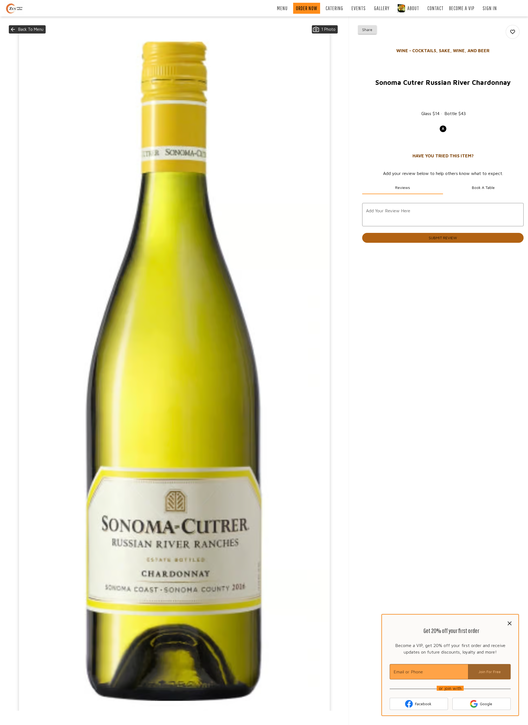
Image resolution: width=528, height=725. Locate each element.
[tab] (402, 187)
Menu (282, 8)
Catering (334, 8)
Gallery (381, 8)
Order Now (306, 8)
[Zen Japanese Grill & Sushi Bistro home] (29, 8)
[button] (27, 29)
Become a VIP (461, 8)
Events (358, 8)
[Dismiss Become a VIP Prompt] (509, 623)
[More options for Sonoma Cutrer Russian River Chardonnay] (512, 31)
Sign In (490, 8)
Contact (435, 8)
